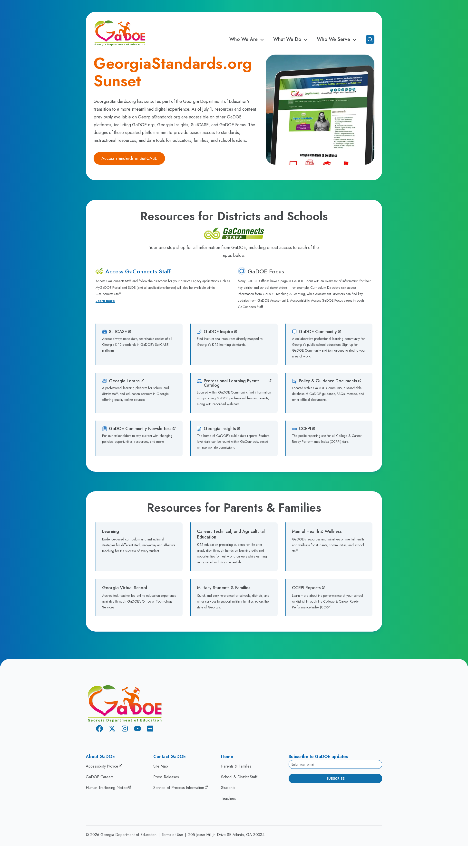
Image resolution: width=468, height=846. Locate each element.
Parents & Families (236, 766)
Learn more (105, 300)
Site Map (160, 766)
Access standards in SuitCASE (129, 158)
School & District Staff (239, 777)
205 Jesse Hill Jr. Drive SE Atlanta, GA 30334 (226, 834)
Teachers (228, 798)
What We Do (287, 39)
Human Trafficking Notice (107, 787)
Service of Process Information (178, 787)
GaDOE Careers (100, 777)
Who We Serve (333, 39)
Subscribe (335, 778)
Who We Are (243, 39)
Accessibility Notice (102, 766)
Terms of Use (172, 834)
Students (228, 787)
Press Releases (166, 777)
